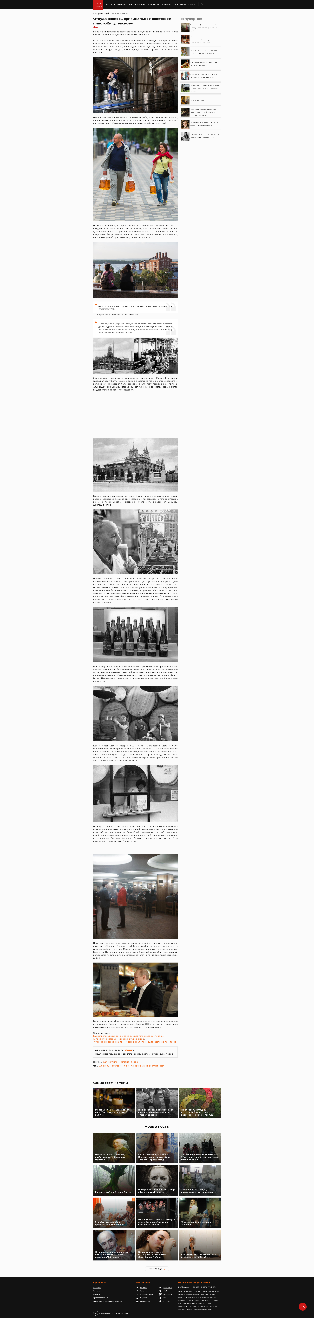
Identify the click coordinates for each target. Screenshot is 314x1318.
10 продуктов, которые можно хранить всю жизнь (118, 1039)
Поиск (209, 4)
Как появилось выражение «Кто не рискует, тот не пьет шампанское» (129, 1036)
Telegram (128, 1050)
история (121, 13)
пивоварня (152, 1066)
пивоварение (137, 1066)
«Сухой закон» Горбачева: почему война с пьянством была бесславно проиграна (134, 1042)
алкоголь (104, 1066)
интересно (116, 1066)
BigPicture (109, 13)
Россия (134, 1062)
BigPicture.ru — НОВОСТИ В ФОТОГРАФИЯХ (197, 1287)
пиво (126, 1066)
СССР (162, 1066)
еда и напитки (110, 1062)
